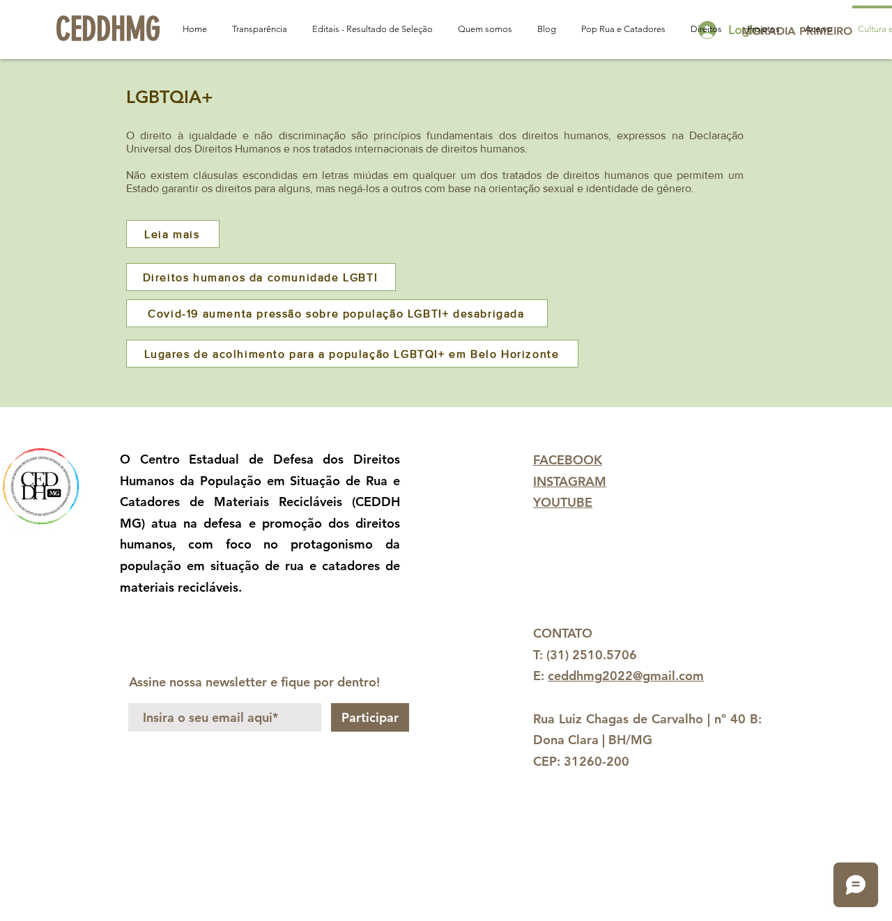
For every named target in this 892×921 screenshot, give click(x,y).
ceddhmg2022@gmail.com (626, 676)
